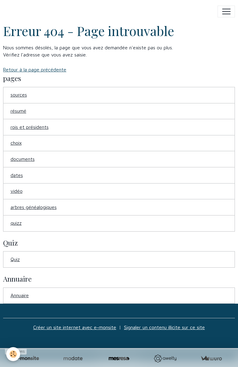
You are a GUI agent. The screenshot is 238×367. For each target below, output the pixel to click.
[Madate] (73, 358)
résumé (18, 111)
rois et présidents (30, 127)
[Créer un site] (26, 358)
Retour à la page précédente (34, 69)
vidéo (17, 191)
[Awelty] (165, 358)
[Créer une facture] (211, 358)
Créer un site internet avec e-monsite (74, 327)
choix (16, 143)
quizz (16, 223)
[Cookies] (13, 354)
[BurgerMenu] (226, 11)
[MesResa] (119, 358)
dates (17, 175)
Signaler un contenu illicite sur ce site (164, 327)
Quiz (15, 259)
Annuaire (20, 295)
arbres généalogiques (34, 207)
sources (19, 94)
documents (23, 159)
